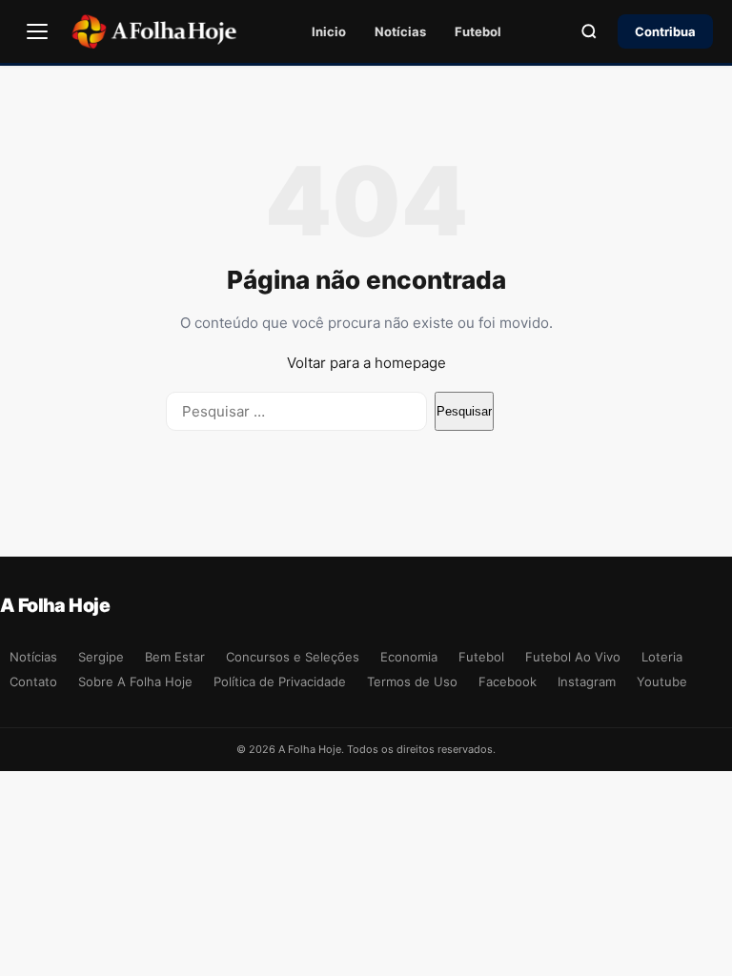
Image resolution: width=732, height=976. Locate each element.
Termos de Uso (412, 681)
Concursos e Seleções (292, 656)
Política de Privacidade (280, 681)
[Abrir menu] (37, 31)
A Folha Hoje (55, 605)
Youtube (662, 681)
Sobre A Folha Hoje (135, 681)
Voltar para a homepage (366, 363)
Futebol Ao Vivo (572, 656)
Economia (408, 656)
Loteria (661, 656)
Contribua (665, 31)
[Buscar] (589, 31)
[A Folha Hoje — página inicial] (154, 31)
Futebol (478, 31)
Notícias (400, 31)
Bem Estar (175, 656)
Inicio (329, 31)
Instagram (587, 681)
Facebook (507, 681)
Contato (33, 681)
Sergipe (101, 656)
